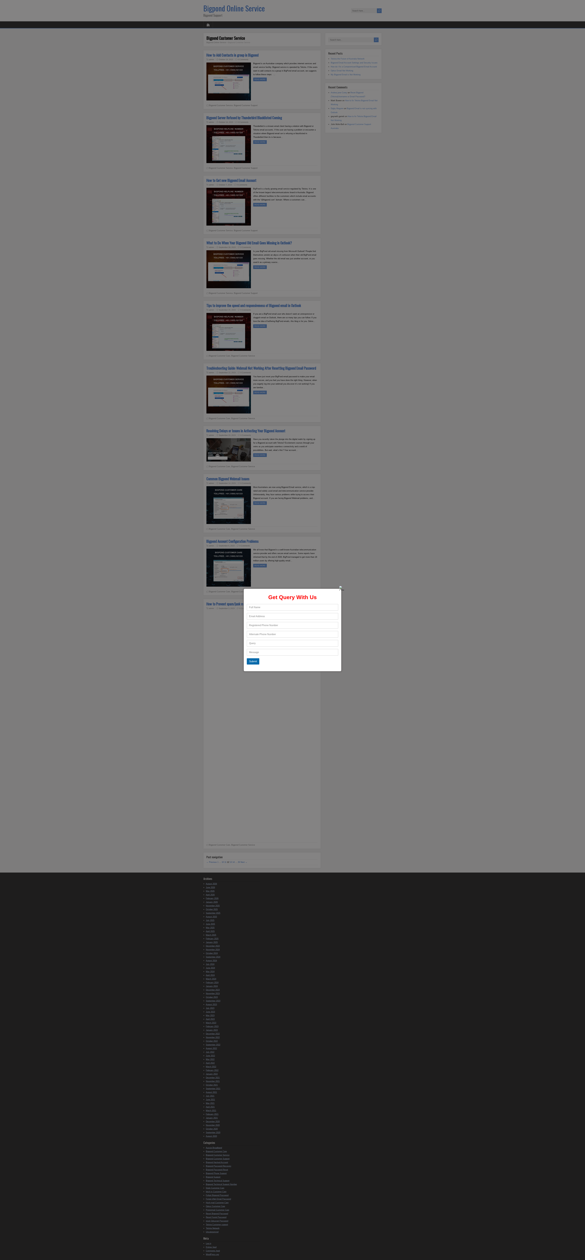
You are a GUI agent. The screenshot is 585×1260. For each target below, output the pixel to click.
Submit (253, 661)
